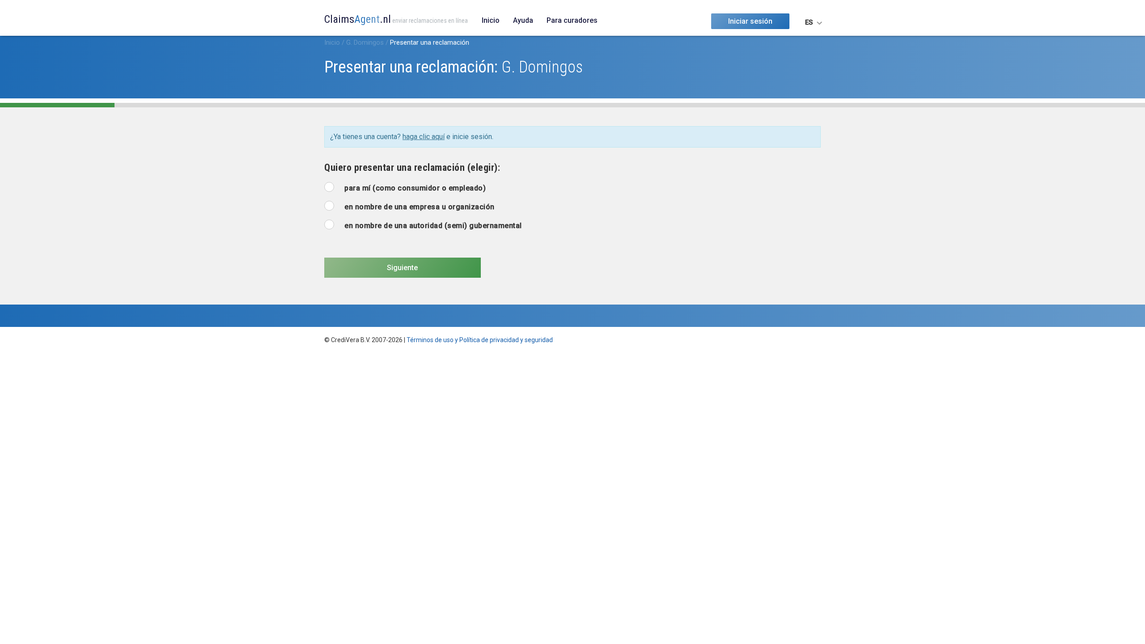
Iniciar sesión (750, 21)
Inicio (491, 20)
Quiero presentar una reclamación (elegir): (412, 167)
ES (809, 22)
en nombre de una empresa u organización (419, 207)
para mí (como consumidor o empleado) (415, 188)
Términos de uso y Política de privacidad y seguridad (480, 339)
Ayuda (523, 20)
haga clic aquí (424, 136)
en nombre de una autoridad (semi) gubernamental (433, 225)
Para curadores (572, 20)
